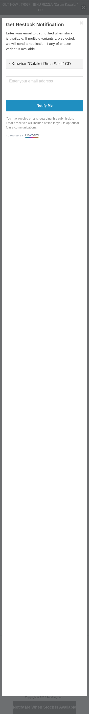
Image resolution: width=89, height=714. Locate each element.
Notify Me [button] (45, 105)
